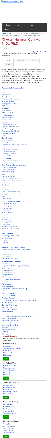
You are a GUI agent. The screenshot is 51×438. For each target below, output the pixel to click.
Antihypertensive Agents (10, 99)
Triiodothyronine (7, 312)
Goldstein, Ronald (9, 366)
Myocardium (6, 263)
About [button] (20, 25)
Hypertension (6, 224)
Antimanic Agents (8, 101)
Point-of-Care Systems (11, 279)
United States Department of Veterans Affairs (17, 316)
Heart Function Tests (9, 203)
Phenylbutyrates (7, 275)
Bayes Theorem (7, 113)
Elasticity (5, 174)
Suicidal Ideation (7, 302)
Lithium (5, 243)
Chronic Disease (7, 140)
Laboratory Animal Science (11, 236)
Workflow (5, 334)
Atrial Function (7, 110)
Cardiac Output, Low (9, 124)
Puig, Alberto (7, 404)
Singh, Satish (8, 430)
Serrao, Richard (8, 428)
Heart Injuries (7, 206)
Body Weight (6, 120)
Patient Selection (8, 272)
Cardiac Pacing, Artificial (10, 126)
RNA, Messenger (8, 286)
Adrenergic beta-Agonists (12, 88)
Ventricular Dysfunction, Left (11, 318)
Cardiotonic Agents (8, 133)
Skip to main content (10, 3)
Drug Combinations (8, 169)
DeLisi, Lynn (7, 374)
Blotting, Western (8, 117)
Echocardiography (8, 172)
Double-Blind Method (9, 167)
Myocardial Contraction (11, 261)
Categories (20, 61)
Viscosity (5, 332)
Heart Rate (5, 210)
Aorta (4, 106)
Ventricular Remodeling (10, 325)
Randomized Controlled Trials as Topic (15, 289)
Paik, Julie (7, 372)
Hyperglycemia (7, 222)
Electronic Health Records (11, 178)
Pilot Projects (6, 277)
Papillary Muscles (8, 270)
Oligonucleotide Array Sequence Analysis (16, 266)
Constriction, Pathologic (10, 149)
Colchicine (5, 142)
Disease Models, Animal (10, 160)
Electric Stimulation (8, 176)
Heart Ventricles (7, 212)
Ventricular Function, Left (10, 321)
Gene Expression (8, 189)
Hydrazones (7, 219)
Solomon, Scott (8, 385)
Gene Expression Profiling (11, 192)
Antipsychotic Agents (9, 104)
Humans (5, 217)
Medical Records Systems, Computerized (16, 250)
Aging (4, 92)
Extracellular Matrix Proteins (11, 181)
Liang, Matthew (8, 368)
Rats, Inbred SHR (9, 293)
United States (6, 314)
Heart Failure (6, 199)
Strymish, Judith (9, 426)
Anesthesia (6, 95)
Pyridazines (6, 284)
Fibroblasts (5, 185)
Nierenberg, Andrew (10, 392)
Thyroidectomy (7, 307)
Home (8, 25)
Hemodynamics (7, 215)
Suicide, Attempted (9, 305)
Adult (3, 90)
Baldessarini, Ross (9, 387)
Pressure (5, 282)
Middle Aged (6, 256)
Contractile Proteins (8, 151)
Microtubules (6, 254)
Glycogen (5, 194)
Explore (6, 358)
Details (8, 65)
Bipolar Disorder (8, 115)
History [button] (7, 29)
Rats (3, 291)
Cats (3, 135)
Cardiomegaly (7, 129)
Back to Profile (41, 51)
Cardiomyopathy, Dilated (10, 131)
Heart (4, 196)
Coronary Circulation (9, 154)
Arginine (5, 108)
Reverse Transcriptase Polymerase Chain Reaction (19, 300)
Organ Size (6, 268)
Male (3, 245)
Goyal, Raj (7, 424)
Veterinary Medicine (8, 329)
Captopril (5, 122)
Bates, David (7, 389)
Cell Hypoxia (7, 138)
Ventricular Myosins (8, 323)
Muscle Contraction (10, 259)
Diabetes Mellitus (8, 156)
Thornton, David (8, 432)
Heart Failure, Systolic (11, 201)
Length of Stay (7, 238)
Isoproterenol (7, 233)
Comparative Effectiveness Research (15, 145)
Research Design (8, 298)
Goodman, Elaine (9, 407)
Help (31, 25)
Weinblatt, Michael (9, 413)
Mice (3, 252)
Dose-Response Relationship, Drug (14, 165)
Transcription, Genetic (9, 309)
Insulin (4, 231)
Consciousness (7, 147)
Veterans (5, 327)
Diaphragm (6, 158)
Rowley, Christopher (10, 409)
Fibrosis (4, 187)
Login (4, 33)
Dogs (3, 163)
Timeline (34, 61)
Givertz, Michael (9, 370)
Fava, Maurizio (8, 394)
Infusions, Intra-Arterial (10, 226)
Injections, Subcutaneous (10, 228)
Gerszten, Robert (9, 411)
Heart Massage (7, 208)
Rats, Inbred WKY (9, 296)
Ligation (4, 240)
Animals (4, 97)
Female (4, 183)
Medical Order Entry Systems (13, 247)
